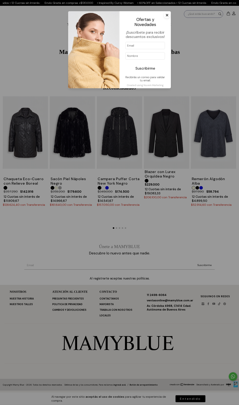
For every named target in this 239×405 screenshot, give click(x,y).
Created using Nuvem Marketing (145, 85)
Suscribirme (145, 68)
